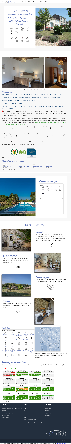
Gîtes (29, 2)
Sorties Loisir (47, 412)
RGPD (16, 440)
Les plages (47, 415)
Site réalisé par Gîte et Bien (63, 440)
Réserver (47, 2)
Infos (41, 2)
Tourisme (35, 2)
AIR (24, 410)
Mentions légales (11, 440)
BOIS (24, 412)
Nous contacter (6, 417)
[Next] (65, 73)
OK (57, 443)
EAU (24, 413)
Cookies (19, 440)
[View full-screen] (65, 58)
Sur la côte (47, 410)
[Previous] (4, 73)
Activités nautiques (49, 413)
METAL (25, 417)
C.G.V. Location (6, 415)
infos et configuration (62, 443)
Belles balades (48, 408)
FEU (24, 415)
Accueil (24, 2)
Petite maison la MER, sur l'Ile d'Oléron (31, 419)
